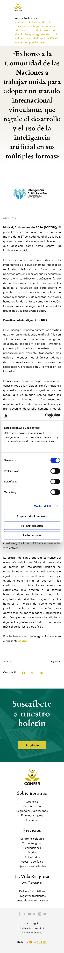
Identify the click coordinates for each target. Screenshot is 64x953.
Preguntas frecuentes (32, 895)
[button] (23, 673)
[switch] (55, 471)
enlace (22, 641)
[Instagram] (34, 914)
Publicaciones (32, 847)
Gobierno (32, 801)
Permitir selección (32, 525)
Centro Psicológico (32, 838)
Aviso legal (32, 923)
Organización (32, 806)
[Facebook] (19, 914)
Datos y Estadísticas (32, 891)
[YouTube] (29, 914)
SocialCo (42, 942)
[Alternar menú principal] (57, 7)
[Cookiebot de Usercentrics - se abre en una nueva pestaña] (45, 415)
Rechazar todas (32, 535)
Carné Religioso (32, 843)
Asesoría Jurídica (32, 861)
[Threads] (39, 914)
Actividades (32, 857)
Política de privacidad (32, 927)
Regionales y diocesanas (32, 811)
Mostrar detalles (44, 505)
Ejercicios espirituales (32, 866)
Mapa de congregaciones (32, 900)
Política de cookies (32, 932)
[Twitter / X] (24, 914)
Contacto (32, 820)
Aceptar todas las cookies (32, 516)
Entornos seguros (32, 815)
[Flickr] (44, 914)
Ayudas (32, 852)
